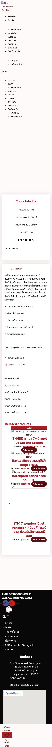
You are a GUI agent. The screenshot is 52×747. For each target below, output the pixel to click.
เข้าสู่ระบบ (15, 60)
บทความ (12, 40)
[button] (18, 71)
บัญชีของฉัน (14, 51)
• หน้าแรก (8, 623)
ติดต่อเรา (12, 47)
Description (16, 268)
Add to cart (29, 450)
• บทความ (8, 649)
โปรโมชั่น (12, 37)
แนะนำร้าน (12, 33)
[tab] (29, 268)
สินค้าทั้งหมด (16, 29)
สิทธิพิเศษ (12, 44)
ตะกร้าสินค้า (7, 735)
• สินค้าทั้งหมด (12, 632)
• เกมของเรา (11, 636)
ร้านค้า (11, 20)
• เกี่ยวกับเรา (9, 641)
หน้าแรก (12, 16)
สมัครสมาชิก (16, 64)
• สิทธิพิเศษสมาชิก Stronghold (19, 645)
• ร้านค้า (7, 627)
